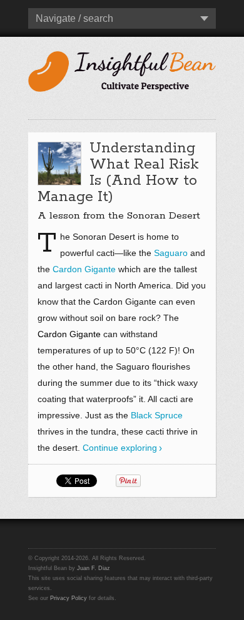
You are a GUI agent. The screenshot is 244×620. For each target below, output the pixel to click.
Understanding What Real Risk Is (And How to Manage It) (118, 172)
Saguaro (171, 253)
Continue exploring (120, 448)
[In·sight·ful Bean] (122, 70)
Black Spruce (157, 415)
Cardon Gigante (84, 269)
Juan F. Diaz (93, 568)
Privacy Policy (68, 598)
